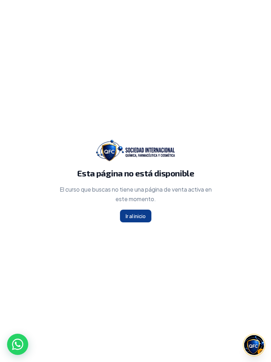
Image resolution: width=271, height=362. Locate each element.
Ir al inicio (136, 216)
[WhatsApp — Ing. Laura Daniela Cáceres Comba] (17, 344)
